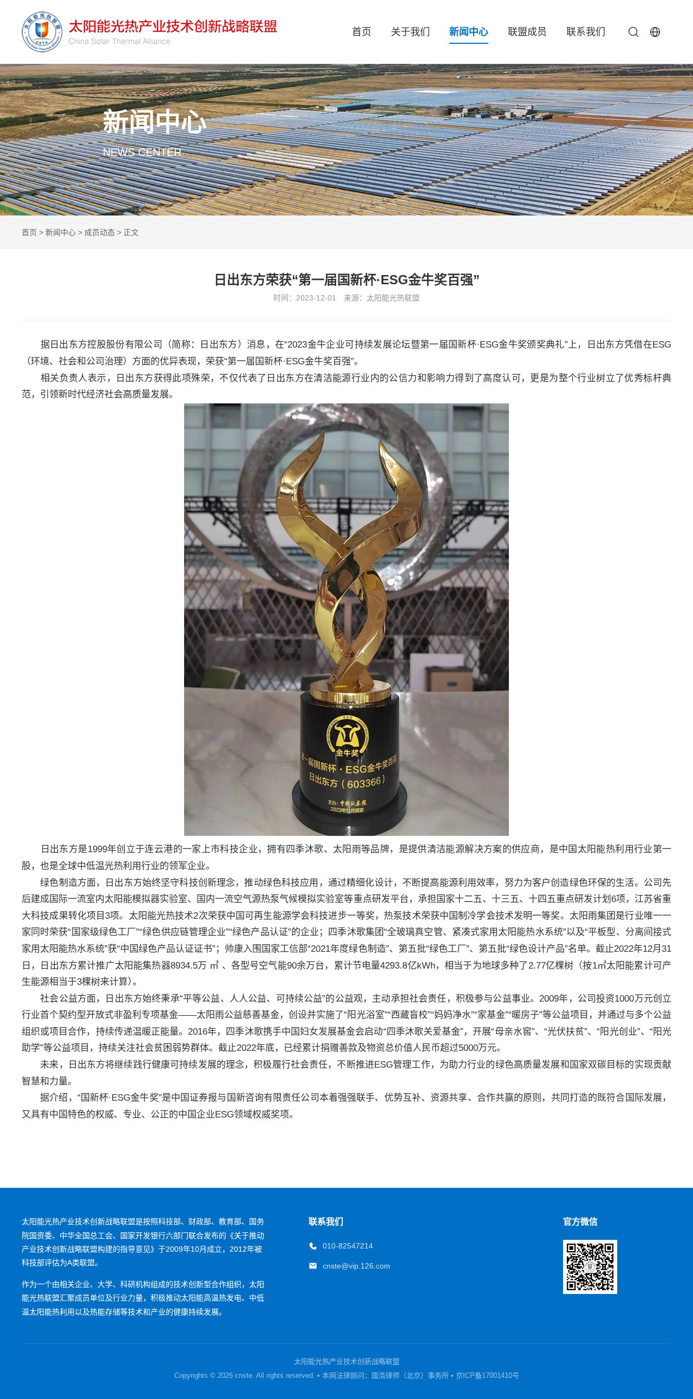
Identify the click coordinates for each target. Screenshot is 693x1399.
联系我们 (585, 32)
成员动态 (99, 232)
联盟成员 (527, 32)
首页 (361, 32)
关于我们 (410, 32)
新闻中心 (468, 32)
